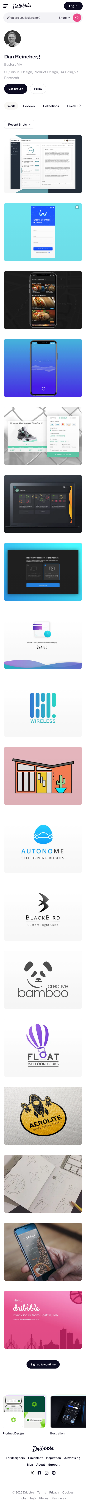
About (40, 1464)
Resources (59, 1498)
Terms (41, 1492)
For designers (15, 1458)
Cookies (67, 1492)
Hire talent (35, 1458)
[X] (32, 1473)
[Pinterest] (54, 1473)
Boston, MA (13, 65)
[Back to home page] (21, 6)
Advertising (72, 1458)
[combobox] (30, 18)
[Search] (77, 18)
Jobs (23, 1498)
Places (43, 1498)
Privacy (54, 1492)
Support (53, 1464)
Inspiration (53, 1458)
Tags (33, 1498)
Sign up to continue (43, 1364)
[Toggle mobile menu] (6, 6)
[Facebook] (39, 1473)
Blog (30, 1464)
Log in (73, 6)
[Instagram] (46, 1473)
